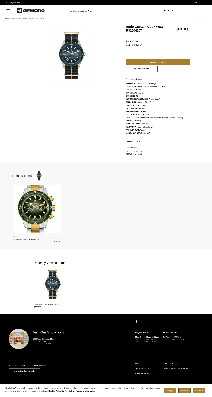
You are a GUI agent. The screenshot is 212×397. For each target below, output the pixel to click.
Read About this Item (134, 141)
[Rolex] (194, 10)
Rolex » (138, 364)
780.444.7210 (137, 151)
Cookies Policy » (171, 364)
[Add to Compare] (199, 18)
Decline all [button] (199, 391)
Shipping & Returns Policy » (176, 369)
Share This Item (143, 69)
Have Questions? (132, 147)
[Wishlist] (165, 10)
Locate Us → (197, 2)
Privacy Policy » (142, 373)
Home (7, 18)
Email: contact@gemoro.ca (173, 339)
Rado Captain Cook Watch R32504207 (31, 18)
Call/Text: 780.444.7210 (172, 337)
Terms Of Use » (142, 369)
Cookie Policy (54, 391)
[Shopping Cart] (169, 10)
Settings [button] (170, 391)
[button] (8, 10)
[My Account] (173, 10)
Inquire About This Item (158, 62)
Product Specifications (134, 79)
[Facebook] (136, 321)
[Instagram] (140, 321)
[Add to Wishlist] (204, 18)
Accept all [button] (184, 391)
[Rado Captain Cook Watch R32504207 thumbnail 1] (71, 55)
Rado (13, 18)
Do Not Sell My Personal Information (78, 391)
